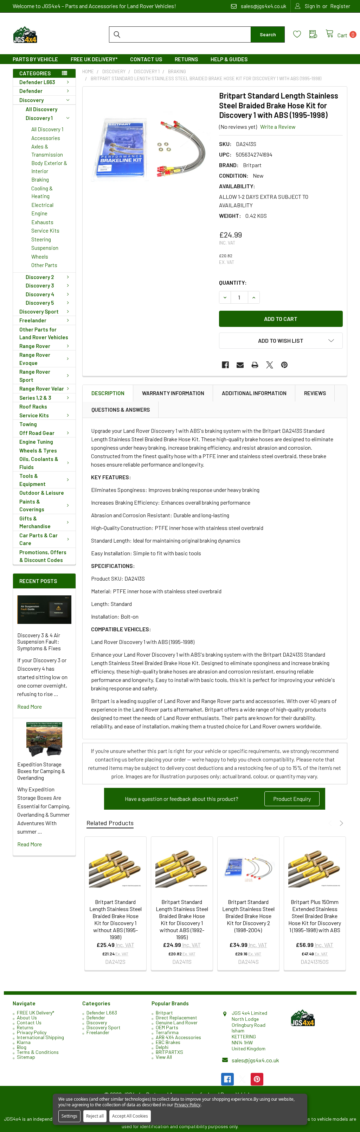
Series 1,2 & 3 (35, 397)
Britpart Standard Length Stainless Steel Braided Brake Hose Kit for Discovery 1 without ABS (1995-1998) (115, 919)
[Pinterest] (284, 365)
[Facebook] (225, 365)
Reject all (95, 1116)
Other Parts (44, 265)
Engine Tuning (36, 441)
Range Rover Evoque (34, 359)
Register (340, 6)
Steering (41, 239)
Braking (40, 179)
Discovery (31, 100)
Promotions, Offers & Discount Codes (42, 556)
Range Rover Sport (34, 375)
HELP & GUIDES (229, 59)
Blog (21, 1047)
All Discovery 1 (47, 129)
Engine (39, 213)
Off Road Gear (36, 433)
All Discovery (41, 109)
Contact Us (146, 59)
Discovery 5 (40, 302)
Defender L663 (37, 82)
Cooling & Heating (42, 192)
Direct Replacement (176, 1017)
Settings (69, 1116)
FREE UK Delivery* (94, 59)
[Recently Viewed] (317, 34)
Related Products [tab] (110, 823)
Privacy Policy (31, 1032)
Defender (31, 91)
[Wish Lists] (301, 34)
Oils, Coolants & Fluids (38, 463)
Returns (186, 59)
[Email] (240, 365)
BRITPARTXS (169, 1052)
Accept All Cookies (130, 1116)
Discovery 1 (39, 118)
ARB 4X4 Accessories (178, 1037)
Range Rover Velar (41, 388)
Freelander (32, 320)
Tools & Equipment (32, 480)
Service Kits (45, 230)
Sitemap (26, 1057)
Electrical (42, 205)
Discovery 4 (40, 294)
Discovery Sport (39, 311)
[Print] (255, 365)
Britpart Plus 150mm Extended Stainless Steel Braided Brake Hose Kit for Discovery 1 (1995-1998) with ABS (314, 915)
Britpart (164, 1013)
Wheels (39, 256)
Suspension (44, 248)
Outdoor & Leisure (41, 492)
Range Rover (34, 346)
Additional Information (254, 393)
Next (340, 823)
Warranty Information (173, 393)
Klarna (24, 1042)
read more (29, 706)
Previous (331, 823)
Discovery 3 (40, 285)
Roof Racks (33, 406)
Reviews (315, 393)
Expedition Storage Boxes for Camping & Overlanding (41, 771)
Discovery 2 (40, 277)
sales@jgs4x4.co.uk (255, 1060)
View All (164, 1057)
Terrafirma (167, 1032)
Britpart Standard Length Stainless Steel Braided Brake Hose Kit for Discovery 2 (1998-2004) (248, 915)
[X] (269, 365)
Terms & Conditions (38, 1052)
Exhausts (42, 222)
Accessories (45, 138)
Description (107, 393)
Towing (28, 424)
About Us (27, 1017)
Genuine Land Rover (177, 1022)
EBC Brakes (168, 1042)
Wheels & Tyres (38, 450)
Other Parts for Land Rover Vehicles (43, 333)
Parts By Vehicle (35, 59)
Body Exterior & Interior (49, 167)
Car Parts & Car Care (38, 539)
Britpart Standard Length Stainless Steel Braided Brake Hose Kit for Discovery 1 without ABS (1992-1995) (182, 919)
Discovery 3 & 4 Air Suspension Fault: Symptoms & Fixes (39, 642)
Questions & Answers (120, 409)
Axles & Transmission (47, 150)
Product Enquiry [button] (292, 798)
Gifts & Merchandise (35, 522)
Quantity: (233, 282)
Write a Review (278, 126)
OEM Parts (167, 1027)
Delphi (162, 1047)
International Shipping (40, 1037)
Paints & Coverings (31, 505)
